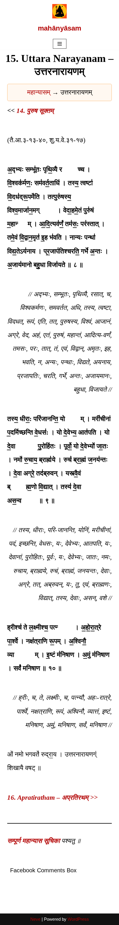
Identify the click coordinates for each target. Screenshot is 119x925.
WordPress (78, 919)
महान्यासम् (39, 92)
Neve (35, 919)
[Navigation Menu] (59, 44)
